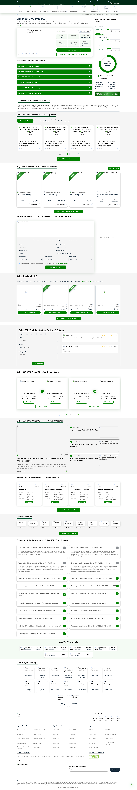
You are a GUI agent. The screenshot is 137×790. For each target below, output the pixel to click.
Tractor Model (73, 367)
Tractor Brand (54, 367)
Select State (53, 373)
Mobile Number (73, 361)
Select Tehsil (73, 378)
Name (51, 361)
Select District (54, 378)
